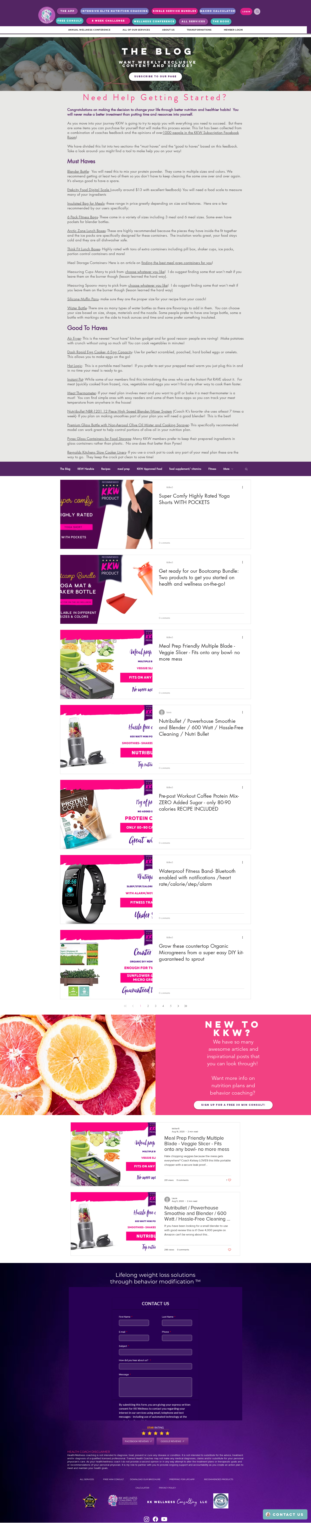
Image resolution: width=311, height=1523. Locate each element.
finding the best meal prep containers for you (176, 262)
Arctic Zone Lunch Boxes (86, 230)
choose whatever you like (144, 271)
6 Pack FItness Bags (82, 217)
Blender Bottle (78, 171)
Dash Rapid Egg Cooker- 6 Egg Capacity (99, 352)
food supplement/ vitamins (185, 468)
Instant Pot (75, 379)
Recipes (105, 468)
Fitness (212, 468)
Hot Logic (74, 365)
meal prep (124, 468)
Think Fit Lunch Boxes (83, 249)
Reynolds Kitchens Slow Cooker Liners (96, 452)
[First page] (125, 1006)
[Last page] (185, 1006)
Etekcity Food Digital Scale (88, 189)
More (226, 468)
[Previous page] (133, 1006)
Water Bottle (77, 308)
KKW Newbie (86, 468)
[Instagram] (146, 1519)
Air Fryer (74, 338)
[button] (246, 469)
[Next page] (178, 1006)
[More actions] (244, 487)
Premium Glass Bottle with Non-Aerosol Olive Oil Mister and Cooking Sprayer (128, 425)
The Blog (65, 468)
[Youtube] (164, 1519)
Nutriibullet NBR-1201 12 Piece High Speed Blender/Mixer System (119, 411)
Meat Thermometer (81, 393)
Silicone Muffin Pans (83, 299)
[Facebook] (155, 1519)
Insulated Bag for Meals (86, 203)
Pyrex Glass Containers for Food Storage (99, 438)
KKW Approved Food (149, 468)
